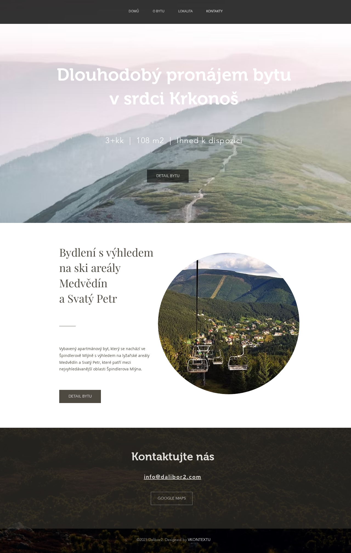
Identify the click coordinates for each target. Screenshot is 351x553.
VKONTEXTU (199, 539)
